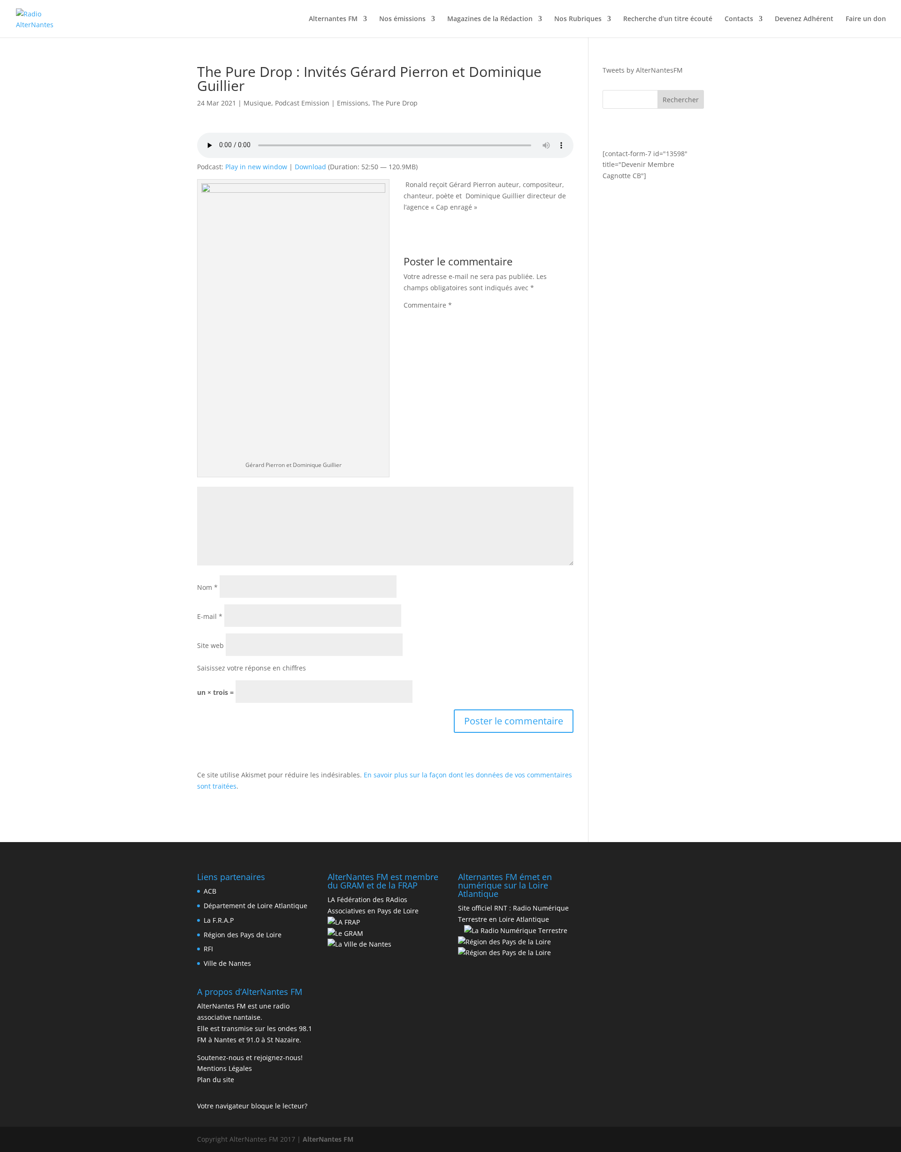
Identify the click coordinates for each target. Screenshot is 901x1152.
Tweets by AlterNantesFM (643, 70)
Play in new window (256, 166)
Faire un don (866, 19)
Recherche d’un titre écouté (667, 19)
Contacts (739, 19)
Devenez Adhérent (804, 19)
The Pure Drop (395, 102)
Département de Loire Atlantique (255, 905)
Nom (207, 587)
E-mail (209, 616)
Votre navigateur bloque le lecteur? (252, 1105)
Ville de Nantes (227, 963)
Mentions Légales (224, 1068)
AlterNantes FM (328, 1139)
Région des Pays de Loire (243, 934)
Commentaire (428, 305)
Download (310, 166)
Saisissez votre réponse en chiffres (251, 667)
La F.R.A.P (219, 920)
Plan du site (215, 1079)
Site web (210, 645)
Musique (257, 102)
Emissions (352, 102)
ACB (210, 891)
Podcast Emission (302, 102)
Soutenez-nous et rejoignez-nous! (250, 1057)
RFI (208, 948)
